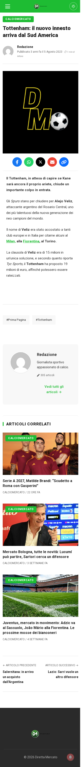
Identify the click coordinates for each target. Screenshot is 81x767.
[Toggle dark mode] (73, 6)
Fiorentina (31, 241)
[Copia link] (64, 162)
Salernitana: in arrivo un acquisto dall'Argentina (18, 677)
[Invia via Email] (52, 162)
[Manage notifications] (70, 757)
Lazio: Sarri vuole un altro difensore (63, 674)
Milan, (11, 241)
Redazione (47, 354)
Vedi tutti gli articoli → (54, 389)
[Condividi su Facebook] (17, 162)
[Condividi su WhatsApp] (29, 162)
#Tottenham (44, 319)
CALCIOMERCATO (18, 19)
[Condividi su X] (40, 162)
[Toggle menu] (8, 6)
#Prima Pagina (16, 319)
